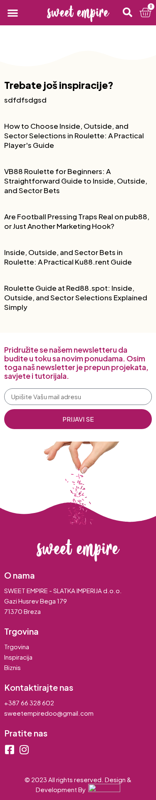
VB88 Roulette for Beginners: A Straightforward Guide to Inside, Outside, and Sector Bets (75, 181)
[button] (12, 12)
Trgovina (16, 646)
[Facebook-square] (9, 749)
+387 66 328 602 (29, 703)
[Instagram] (24, 749)
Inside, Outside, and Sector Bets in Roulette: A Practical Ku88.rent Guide (68, 257)
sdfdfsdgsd (25, 99)
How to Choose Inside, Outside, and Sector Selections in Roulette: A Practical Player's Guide (74, 135)
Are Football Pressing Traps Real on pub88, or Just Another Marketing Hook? (76, 221)
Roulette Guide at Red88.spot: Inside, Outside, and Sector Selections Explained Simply (75, 297)
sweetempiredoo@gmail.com (49, 713)
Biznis (12, 667)
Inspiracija (18, 657)
